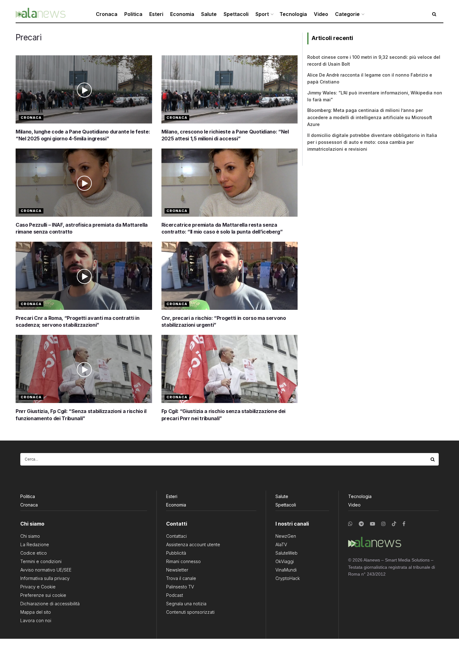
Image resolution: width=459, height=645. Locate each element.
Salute (209, 14)
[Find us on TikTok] (394, 524)
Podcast (174, 595)
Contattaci (176, 536)
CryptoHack (287, 578)
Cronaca (106, 14)
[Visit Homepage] (41, 14)
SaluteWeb (286, 553)
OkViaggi (284, 561)
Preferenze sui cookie (43, 595)
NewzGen (285, 536)
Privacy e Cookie (38, 586)
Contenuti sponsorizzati (190, 612)
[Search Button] (433, 459)
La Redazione (34, 544)
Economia (182, 14)
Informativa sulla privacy (45, 578)
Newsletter (177, 569)
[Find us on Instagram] (383, 523)
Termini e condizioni (41, 561)
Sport (262, 14)
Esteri (156, 14)
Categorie (347, 14)
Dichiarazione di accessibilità (50, 603)
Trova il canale (181, 578)
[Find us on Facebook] (403, 523)
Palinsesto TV (180, 586)
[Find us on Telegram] (361, 523)
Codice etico (33, 553)
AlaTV (281, 544)
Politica (133, 14)
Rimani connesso (183, 561)
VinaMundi (286, 569)
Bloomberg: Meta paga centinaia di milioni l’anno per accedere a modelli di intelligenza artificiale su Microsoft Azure (369, 117)
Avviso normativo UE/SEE (46, 569)
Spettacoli (236, 14)
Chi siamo (30, 536)
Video (321, 14)
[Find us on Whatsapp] (350, 523)
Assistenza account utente (193, 544)
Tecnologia (293, 14)
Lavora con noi (35, 620)
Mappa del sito (35, 612)
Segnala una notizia (186, 603)
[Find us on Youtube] (372, 523)
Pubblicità (176, 553)
